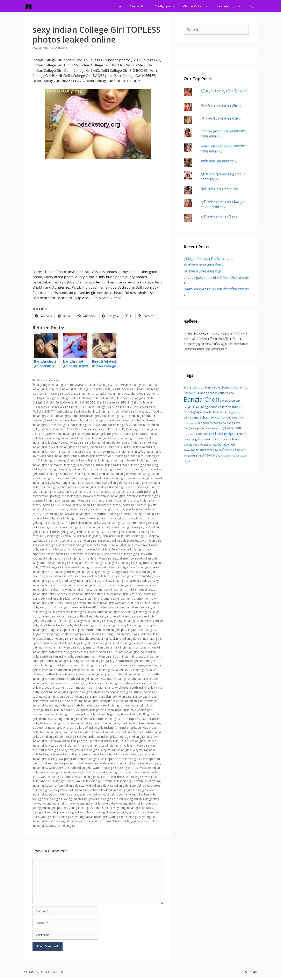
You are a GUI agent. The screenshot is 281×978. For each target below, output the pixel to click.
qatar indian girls (51, 523)
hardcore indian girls (122, 420)
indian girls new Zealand (97, 456)
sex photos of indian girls (121, 554)
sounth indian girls (126, 652)
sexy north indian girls (55, 607)
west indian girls (51, 772)
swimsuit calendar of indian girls (121, 701)
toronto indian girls (106, 723)
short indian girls (85, 625)
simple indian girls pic (110, 630)
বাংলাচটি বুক (227, 456)
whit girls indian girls (90, 781)
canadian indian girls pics (112, 393)
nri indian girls (49, 487)
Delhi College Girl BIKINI (113, 402)
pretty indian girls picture (107, 509)
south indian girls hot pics (91, 665)
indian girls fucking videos (50, 442)
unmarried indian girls (103, 741)
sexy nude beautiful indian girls (93, 607)
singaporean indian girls (89, 634)
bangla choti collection (216, 407)
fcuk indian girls (112, 416)
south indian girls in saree (71, 670)
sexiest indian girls (98, 558)
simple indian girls (133, 625)
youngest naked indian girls (110, 821)
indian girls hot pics (144, 442)
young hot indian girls (47, 799)
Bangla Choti (201, 399)
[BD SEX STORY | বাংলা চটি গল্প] (29, 6)
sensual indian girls (132, 549)
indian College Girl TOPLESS (59, 429)
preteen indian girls (116, 500)
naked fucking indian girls (110, 478)
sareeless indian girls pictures (118, 540)
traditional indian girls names (140, 723)
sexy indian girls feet (96, 576)
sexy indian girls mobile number (125, 589)
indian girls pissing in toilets (117, 460)
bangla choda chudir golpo (217, 393)
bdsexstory (211, 428)
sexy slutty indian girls (136, 612)
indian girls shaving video (113, 465)
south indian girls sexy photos (107, 687)
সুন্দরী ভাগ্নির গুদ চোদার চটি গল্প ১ (219, 216)
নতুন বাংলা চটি (189, 456)
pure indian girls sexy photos (75, 518)
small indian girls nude (69, 647)
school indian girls (45, 545)
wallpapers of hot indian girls (79, 763)
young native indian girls (91, 817)
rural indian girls (136, 536)
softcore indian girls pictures (68, 652)
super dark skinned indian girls (110, 696)
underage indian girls (131, 737)
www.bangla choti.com (198, 450)
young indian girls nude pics (138, 803)
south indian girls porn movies (65, 687)
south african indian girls (56, 656)
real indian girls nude (96, 527)
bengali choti (225, 428)
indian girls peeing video (57, 460)
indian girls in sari (71, 451)
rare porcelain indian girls (82, 523)
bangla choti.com (230, 400)
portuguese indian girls (66, 496)
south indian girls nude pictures (127, 679)
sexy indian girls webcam (74, 603)
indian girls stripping (86, 469)
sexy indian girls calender (63, 576)
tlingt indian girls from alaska (76, 719)
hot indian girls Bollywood (88, 425)
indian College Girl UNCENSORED (101, 429)
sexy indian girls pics (120, 594)
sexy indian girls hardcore (87, 581)
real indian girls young (60, 532)
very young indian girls (116, 750)
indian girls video (126, 474)
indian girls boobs (135, 434)
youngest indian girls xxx (73, 821)
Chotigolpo (162, 6)
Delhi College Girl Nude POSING (109, 407)
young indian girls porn (48, 812)
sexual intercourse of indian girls (135, 558)
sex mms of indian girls (87, 554)
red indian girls (115, 532)
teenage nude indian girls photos (83, 710)
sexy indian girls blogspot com (112, 572)
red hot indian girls (90, 532)
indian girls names (67, 456)
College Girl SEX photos (75, 398)
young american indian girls (98, 794)
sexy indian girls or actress (87, 594)
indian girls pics (86, 460)
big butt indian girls (97, 389)
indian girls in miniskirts (139, 447)
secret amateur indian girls (107, 545)
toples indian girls (52, 723)
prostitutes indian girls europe (112, 514)
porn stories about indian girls (107, 492)
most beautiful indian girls (73, 478)
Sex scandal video (49, 380)
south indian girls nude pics (85, 679)
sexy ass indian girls (121, 563)
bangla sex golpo (194, 428)
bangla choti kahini (214, 412)
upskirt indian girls (67, 745)
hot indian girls (59, 425)
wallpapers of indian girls (117, 763)
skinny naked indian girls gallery (65, 643)
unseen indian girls (132, 741)
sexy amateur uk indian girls (52, 563)
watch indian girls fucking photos (115, 768)
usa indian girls (112, 745)
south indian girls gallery (97, 661)
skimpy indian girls (56, 638)
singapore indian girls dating (52, 634)
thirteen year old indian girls (52, 714)
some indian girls (101, 652)
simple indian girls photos (76, 630)
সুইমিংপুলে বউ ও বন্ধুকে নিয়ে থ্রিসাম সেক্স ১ (208, 258)
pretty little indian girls (48, 514)
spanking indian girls (54, 692)
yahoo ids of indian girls (106, 790)
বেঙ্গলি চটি (243, 456)
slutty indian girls (99, 643)
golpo (198, 439)
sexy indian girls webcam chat (113, 603)
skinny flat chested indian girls (90, 638)
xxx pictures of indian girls (70, 790)
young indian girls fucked (106, 799)
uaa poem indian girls (99, 732)
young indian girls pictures (135, 808)
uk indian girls (49, 737)
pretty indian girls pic (73, 509)
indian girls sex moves (48, 465)
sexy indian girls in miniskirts (128, 585)
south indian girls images (127, 665)
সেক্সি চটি (187, 461)
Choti (237, 428)
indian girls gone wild (115, 442)
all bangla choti (194, 387)
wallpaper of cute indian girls (120, 759)
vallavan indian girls (136, 745)
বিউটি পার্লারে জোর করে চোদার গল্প (219, 188)
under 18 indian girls (101, 737)
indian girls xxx (149, 474)
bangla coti (224, 417)
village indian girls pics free (68, 754)
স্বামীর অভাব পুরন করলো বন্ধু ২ (219, 161)
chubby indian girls (45, 398)
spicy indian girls (81, 692)
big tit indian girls (124, 389)
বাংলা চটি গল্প (214, 455)
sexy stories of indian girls (118, 616)
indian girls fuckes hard (77, 438)
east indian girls (59, 416)
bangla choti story (204, 417)
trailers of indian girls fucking (94, 727)
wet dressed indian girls (127, 777)
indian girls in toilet (132, 451)
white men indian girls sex (66, 785)
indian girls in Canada (73, 447)
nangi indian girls (72, 482)
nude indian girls (139, 487)
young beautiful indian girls (137, 794)
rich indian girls (113, 536)
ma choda (205, 444)
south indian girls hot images (136, 661)
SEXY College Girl (51, 567)
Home (116, 6)
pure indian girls (43, 518)
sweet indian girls (52, 701)
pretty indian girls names (129, 505)
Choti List (241, 434)
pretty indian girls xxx (141, 509)
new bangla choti (223, 444)
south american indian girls (93, 656)
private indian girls (77, 514)
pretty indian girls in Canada (52, 505)
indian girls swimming (115, 469)
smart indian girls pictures (129, 647)
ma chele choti (226, 6)
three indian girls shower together (95, 714)
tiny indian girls (131, 714)
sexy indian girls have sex (90, 585)
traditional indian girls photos (53, 727)
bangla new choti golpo (211, 423)
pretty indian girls (143, 500)
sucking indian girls (45, 696)
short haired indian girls (56, 625)
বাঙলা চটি (235, 456)
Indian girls (133, 429)
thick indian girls (142, 710)
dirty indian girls (103, 411)
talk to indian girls (87, 705)
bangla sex (233, 423)
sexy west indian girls (91, 621)
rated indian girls (112, 523)
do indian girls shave (129, 411)
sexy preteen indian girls (69, 612)
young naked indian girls (57, 817)
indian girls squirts (57, 469)
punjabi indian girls (147, 514)
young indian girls (75, 799)
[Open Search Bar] (251, 6)
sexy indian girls (140, 567)
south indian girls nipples (96, 674)
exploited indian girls (86, 416)
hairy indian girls (95, 420)
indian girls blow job (76, 434)
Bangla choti (137, 6)
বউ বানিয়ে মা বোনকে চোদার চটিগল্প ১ (221, 118)
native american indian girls (103, 482)
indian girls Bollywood (106, 434)
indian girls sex (147, 460)
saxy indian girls (150, 540)
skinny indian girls (124, 638)
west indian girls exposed (116, 772)
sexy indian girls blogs (75, 572)
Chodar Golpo (193, 6)
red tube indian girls (140, 532)
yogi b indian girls (136, 790)
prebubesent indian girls (143, 496)
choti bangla (204, 434)
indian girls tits (142, 469)
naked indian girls (140, 478)
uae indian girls (126, 732)
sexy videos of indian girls (57, 621)
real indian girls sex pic (127, 527)
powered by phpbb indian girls (104, 496)
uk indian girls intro (73, 737)
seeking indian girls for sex (58, 549)
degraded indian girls (130, 398)
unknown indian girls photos (68, 741)
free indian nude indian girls (63, 420)
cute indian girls (103, 398)
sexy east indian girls (78, 567)
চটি (223, 449)
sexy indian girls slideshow (59, 598)
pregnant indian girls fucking (81, 500)
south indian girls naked (107, 670)
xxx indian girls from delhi (125, 785)
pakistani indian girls (71, 492)
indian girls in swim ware (100, 451)
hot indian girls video (122, 425)
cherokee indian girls (145, 393)
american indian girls (130, 385)
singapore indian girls (141, 630)
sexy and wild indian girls (89, 563)
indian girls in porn (45, 451)
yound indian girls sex (63, 794)
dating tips (189, 439)
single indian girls (118, 634)
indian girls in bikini (45, 447)
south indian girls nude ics (131, 674)
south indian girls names (60, 674)
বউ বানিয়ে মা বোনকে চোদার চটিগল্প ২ (221, 105)
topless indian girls (78, 723)
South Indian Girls (125, 656)
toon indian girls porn (112, 719)
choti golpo (224, 433)
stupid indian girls (146, 692)
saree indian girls (84, 540)
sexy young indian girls (122, 621)
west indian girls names (57, 777)
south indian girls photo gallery (119, 683)
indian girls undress (60, 474)
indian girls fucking (107, 438)
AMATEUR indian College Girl (94, 385)
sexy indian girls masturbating (82, 589)
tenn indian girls (118, 710)
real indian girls (70, 527)
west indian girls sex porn (91, 777)
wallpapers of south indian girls (70, 768)
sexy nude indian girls (129, 607)
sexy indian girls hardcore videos (128, 581)
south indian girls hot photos (52, 665)
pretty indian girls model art (91, 505)
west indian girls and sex (80, 772)
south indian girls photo (79, 683)
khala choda (224, 439)
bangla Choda (230, 387)
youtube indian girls (62, 826)
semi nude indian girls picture (98, 549)
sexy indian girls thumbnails (130, 598)
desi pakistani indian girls (73, 411)
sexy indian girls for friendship (131, 576)
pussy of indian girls (110, 518)
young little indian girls (111, 812)
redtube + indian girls (47, 536)
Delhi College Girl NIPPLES (68, 407)
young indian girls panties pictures (92, 808)
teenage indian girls (46, 710)
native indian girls (136, 482)
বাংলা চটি (200, 456)
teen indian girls (112, 705)
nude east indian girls (112, 487)
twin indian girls (50, 732)
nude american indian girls (78, 487)
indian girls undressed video (94, 474)
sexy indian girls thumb (94, 598)
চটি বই (243, 450)
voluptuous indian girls (128, 754)
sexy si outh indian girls (103, 612)
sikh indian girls (108, 625)
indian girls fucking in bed (138, 438)
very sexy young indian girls (80, 750)
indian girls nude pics (129, 456)
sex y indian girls (73, 558)
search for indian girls (73, 545)
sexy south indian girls (83, 616)
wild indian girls (96, 785)
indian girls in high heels (106, 447)
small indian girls (124, 643)
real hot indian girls (138, 523)
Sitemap (251, 972)
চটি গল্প (236, 449)
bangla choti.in (192, 407)
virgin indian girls (99, 754)
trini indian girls (125, 727)
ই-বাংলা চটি (217, 450)
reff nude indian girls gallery (82, 536)
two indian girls (73, 732)
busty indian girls (82, 393)
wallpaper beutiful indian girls (79, 759)
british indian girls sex (54, 393)
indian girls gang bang (84, 442)
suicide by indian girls (74, 696)
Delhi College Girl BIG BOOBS (75, 402)
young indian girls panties (50, 808)
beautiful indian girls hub (65, 389)
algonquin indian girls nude (55, 385)
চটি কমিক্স (229, 450)
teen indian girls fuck (138, 705)
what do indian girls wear (57, 781)
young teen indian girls (125, 817)
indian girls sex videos (79, 465)
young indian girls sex (80, 812)
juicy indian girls (43, 478)
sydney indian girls (61, 705)
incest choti (210, 439)
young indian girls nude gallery (97, 803)
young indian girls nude (59, 803)
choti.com (189, 434)
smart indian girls (97, 647)
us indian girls (90, 745)
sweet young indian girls (81, 701)
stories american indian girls (113, 692)
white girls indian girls (120, 781)
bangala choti (213, 387)
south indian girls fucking (63, 661)
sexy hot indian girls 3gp (111, 567)
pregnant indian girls (47, 500)
